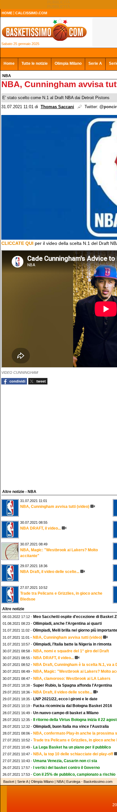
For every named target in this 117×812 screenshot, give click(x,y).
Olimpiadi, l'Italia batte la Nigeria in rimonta (72, 644)
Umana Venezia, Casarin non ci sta (65, 761)
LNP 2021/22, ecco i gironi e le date (65, 699)
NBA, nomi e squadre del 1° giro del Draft (71, 651)
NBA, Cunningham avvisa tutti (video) (54, 506)
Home (9, 63)
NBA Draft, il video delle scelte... (49, 571)
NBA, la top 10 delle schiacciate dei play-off (73, 754)
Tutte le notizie (34, 63)
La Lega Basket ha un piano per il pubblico (72, 747)
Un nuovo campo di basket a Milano (65, 713)
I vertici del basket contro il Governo (66, 767)
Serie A (95, 63)
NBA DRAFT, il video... (40, 528)
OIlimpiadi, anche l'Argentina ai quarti (67, 623)
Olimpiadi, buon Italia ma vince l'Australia (71, 726)
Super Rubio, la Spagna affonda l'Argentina (72, 685)
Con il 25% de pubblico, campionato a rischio (74, 774)
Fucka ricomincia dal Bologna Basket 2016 (72, 705)
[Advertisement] (50, 435)
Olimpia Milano (68, 63)
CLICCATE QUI (17, 243)
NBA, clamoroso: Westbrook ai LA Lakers (71, 678)
